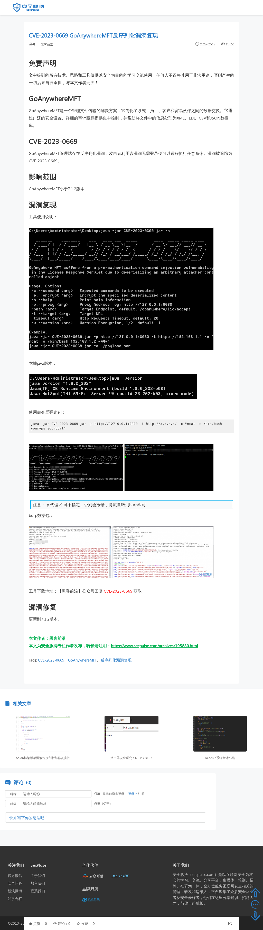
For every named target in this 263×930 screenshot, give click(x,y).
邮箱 (13, 804)
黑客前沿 (47, 44)
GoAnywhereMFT (82, 660)
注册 (141, 794)
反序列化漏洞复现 (116, 660)
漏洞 (32, 44)
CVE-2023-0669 (51, 660)
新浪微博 (15, 890)
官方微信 (15, 875)
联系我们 (38, 890)
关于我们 (38, 875)
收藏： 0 (88, 923)
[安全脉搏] (32, 9)
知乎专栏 (15, 898)
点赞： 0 (40, 923)
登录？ (132, 794)
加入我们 (38, 883)
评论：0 (64, 923)
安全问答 (15, 883)
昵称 (13, 794)
